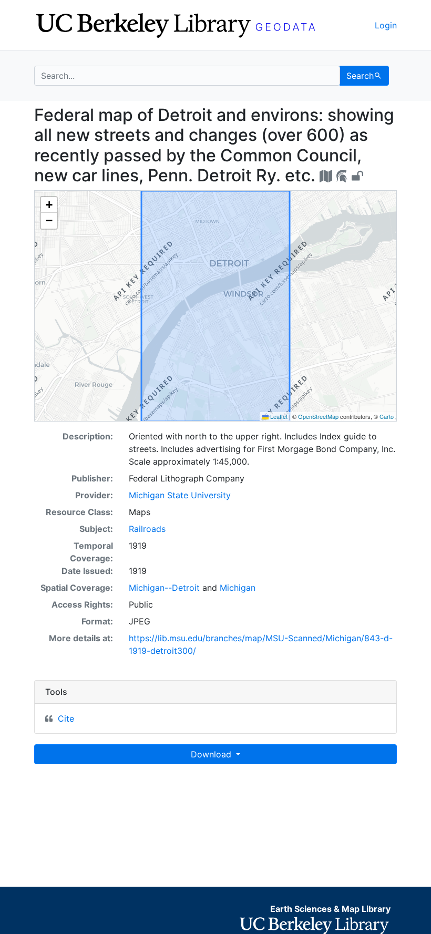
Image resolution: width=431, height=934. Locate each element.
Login (386, 25)
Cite (66, 718)
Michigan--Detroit (164, 587)
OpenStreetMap (318, 416)
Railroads (147, 529)
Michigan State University (180, 495)
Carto (386, 416)
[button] (49, 205)
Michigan (237, 587)
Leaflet (278, 416)
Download (212, 754)
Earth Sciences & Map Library (330, 909)
